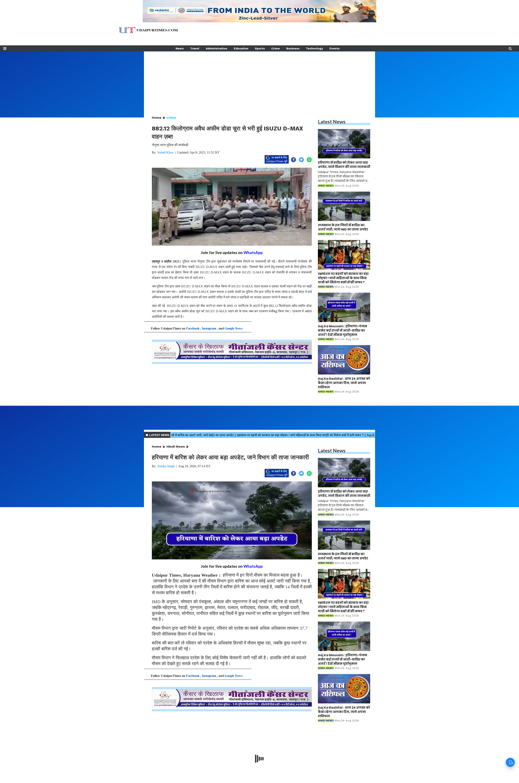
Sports (260, 48)
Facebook (192, 328)
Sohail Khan (165, 152)
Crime (275, 48)
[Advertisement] (259, 79)
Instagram (209, 328)
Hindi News (175, 446)
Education (241, 48)
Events (334, 48)
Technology (314, 48)
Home (156, 117)
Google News (233, 328)
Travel (194, 48)
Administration (216, 48)
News (180, 48)
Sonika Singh (166, 466)
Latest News (331, 122)
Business (292, 48)
